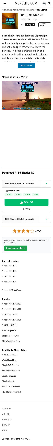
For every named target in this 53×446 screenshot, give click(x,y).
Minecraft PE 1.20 (9, 282)
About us (6, 409)
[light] (44, 3)
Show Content (26, 66)
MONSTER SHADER (9, 325)
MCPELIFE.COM (26, 3)
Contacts (7, 419)
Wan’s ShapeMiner (9, 330)
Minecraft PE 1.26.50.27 (11, 304)
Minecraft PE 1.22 (9, 271)
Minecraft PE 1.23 (9, 266)
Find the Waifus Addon (11, 386)
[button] (4, 3)
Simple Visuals (8, 381)
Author (5, 414)
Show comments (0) (15, 248)
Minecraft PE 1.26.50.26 (11, 309)
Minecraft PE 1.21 (9, 276)
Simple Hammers (9, 376)
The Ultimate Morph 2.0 (11, 392)
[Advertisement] (26, 140)
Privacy (6, 425)
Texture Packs (43, 25)
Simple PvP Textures (10, 336)
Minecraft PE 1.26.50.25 (11, 320)
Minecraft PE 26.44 (9, 314)
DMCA (4, 430)
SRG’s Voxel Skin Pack (11, 341)
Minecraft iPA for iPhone (12, 290)
